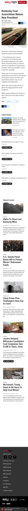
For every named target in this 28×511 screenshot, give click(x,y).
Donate (23, 2)
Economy (5, 216)
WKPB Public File (7, 467)
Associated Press (6, 225)
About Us (5, 477)
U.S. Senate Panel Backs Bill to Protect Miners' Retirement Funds (12, 260)
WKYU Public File (7, 464)
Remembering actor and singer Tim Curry (13, 142)
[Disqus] (14, 426)
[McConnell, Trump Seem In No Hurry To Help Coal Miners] (13, 373)
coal (16, 101)
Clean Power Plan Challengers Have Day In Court (13, 301)
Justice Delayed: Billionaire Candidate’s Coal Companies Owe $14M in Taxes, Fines (13, 342)
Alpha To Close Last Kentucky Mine (12, 220)
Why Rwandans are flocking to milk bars (12, 153)
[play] (2, 509)
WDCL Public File (7, 470)
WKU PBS (5, 487)
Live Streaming (6, 484)
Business (9, 101)
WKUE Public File (7, 474)
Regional (5, 382)
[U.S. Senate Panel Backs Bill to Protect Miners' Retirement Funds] (13, 245)
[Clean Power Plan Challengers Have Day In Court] (13, 287)
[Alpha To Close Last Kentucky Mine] (13, 208)
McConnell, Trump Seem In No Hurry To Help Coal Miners (12, 387)
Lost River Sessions (8, 490)
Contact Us (5, 480)
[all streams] (26, 509)
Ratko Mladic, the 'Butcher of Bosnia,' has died (14, 178)
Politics (4, 254)
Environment (6, 296)
